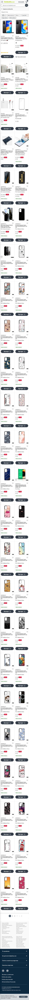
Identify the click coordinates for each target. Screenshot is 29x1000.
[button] (14, 5)
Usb (2, 929)
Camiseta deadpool (5, 924)
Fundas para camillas (19, 944)
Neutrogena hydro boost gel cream (21, 938)
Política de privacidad (7, 979)
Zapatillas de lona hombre (20, 946)
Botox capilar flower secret (21, 939)
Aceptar (23, 996)
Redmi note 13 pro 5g (20, 945)
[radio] (1, 52)
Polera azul (4, 939)
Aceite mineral (4, 943)
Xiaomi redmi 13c (19, 936)
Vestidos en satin (19, 937)
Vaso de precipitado (5, 933)
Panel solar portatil (19, 924)
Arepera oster (4, 926)
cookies (8, 997)
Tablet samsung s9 (19, 942)
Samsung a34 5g (4, 942)
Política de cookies (6, 977)
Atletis (3, 938)
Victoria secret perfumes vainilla (7, 941)
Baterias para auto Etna (6, 946)
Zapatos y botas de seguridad (7, 936)
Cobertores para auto (5, 927)
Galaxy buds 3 (4, 932)
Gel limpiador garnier (5, 944)
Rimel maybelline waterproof (21, 926)
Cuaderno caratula (19, 932)
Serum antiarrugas (19, 941)
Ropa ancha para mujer (20, 943)
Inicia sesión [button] (21, 1)
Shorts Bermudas (19, 933)
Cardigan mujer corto (5, 945)
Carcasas (17, 927)
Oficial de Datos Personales (8, 981)
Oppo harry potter (19, 928)
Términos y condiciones (7, 974)
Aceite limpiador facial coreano (7, 937)
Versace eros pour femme (20, 925)
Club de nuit (4, 928)
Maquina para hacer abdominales (7, 925)
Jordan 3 (17, 929)
